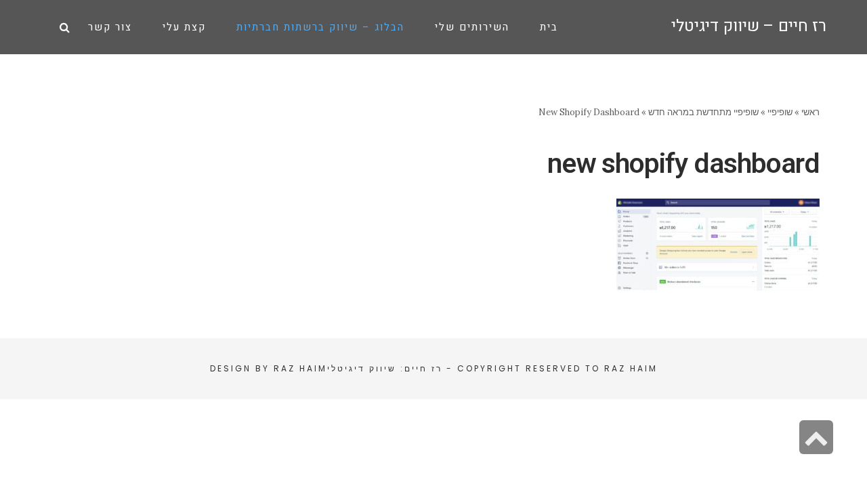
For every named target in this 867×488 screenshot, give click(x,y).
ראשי (810, 112)
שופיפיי (779, 112)
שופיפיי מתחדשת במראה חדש (703, 112)
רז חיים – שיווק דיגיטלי (748, 26)
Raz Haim (631, 368)
